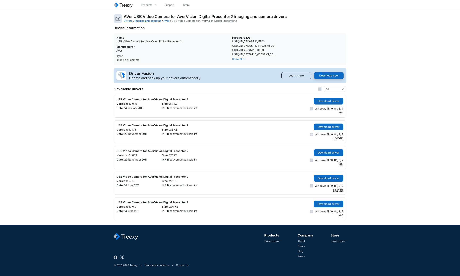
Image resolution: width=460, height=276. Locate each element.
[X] (122, 257)
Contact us (182, 265)
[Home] (123, 5)
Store (334, 235)
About (301, 241)
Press (301, 256)
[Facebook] (116, 257)
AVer (166, 20)
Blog (300, 251)
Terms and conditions (156, 265)
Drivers (128, 20)
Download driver (328, 101)
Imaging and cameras (148, 20)
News (301, 246)
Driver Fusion (272, 241)
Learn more (296, 75)
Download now (328, 75)
